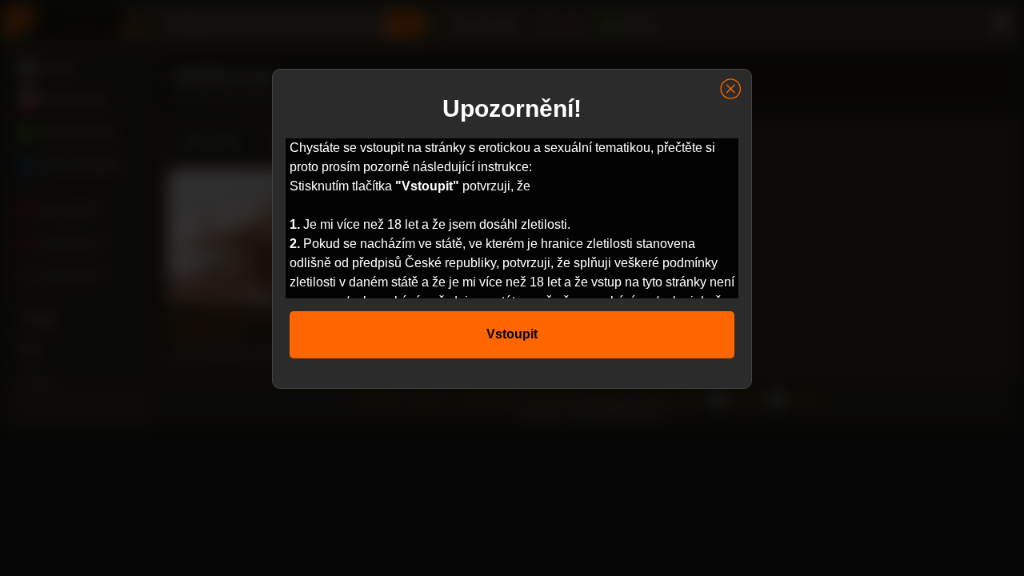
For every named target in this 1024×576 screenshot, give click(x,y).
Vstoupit (512, 334)
